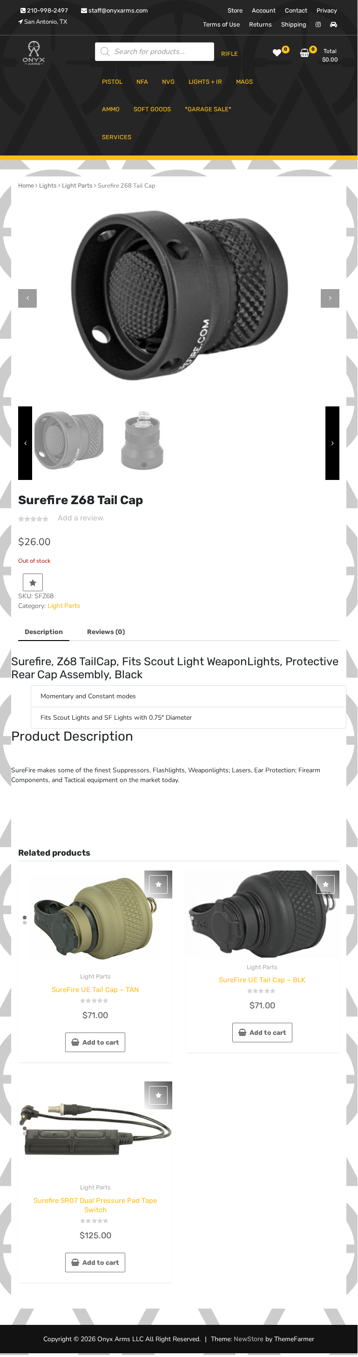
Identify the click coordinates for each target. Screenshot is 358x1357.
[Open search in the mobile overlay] (154, 51)
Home (26, 185)
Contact (296, 10)
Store (235, 10)
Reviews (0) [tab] (106, 632)
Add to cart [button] (100, 1042)
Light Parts (77, 185)
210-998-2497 (47, 10)
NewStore (248, 1339)
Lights (48, 185)
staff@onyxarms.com (117, 10)
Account (264, 10)
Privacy (327, 10)
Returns (260, 24)
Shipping (293, 24)
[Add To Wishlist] (33, 582)
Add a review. (81, 517)
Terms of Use (221, 24)
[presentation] (27, 298)
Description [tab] (44, 632)
